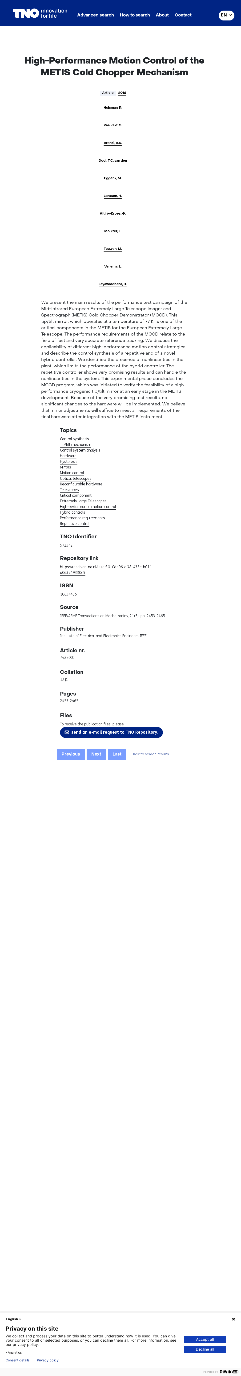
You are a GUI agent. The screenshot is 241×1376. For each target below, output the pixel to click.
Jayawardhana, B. (113, 284)
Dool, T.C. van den (113, 160)
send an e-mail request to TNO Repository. (114, 732)
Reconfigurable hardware (81, 484)
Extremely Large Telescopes (83, 501)
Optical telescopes (75, 478)
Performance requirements (82, 518)
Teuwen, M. (113, 249)
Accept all (205, 1339)
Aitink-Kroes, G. (113, 213)
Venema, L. (112, 266)
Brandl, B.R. (113, 143)
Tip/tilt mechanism (75, 444)
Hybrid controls (72, 512)
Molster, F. (112, 231)
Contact (183, 15)
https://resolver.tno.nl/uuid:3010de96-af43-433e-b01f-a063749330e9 (106, 570)
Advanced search (95, 15)
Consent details (17, 1360)
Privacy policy (48, 1360)
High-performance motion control (88, 506)
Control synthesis (74, 439)
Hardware (68, 456)
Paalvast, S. (113, 125)
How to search (135, 15)
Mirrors (65, 467)
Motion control (72, 473)
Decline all (205, 1349)
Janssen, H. (113, 196)
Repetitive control (74, 523)
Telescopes (69, 490)
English (12, 1319)
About (162, 15)
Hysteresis (68, 461)
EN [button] (224, 15)
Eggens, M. (113, 178)
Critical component (76, 495)
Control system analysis (80, 450)
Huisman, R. (113, 107)
